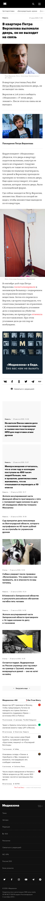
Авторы (5, 819)
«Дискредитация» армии (27, 10)
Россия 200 (7, 861)
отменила (37, 315)
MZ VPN (5, 854)
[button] (39, 4)
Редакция (6, 826)
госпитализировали (25, 287)
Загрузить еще (22, 688)
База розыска (8, 868)
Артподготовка (8, 10)
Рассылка (6, 840)
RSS (6, 833)
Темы (4, 813)
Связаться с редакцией (24, 388)
